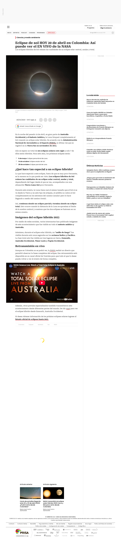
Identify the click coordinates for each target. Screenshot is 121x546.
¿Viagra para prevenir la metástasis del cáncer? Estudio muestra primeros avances (101, 179)
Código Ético (82, 526)
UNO (51, 532)
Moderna (47, 535)
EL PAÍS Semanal (78, 532)
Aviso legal (88, 524)
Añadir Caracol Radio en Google (30, 126)
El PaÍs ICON (64, 535)
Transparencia (71, 526)
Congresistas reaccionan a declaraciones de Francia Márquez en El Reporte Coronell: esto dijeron (100, 127)
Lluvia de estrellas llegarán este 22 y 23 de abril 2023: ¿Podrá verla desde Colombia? (30, 504)
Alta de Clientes (60, 524)
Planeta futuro (86, 532)
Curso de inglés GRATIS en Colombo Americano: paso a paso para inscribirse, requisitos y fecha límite (100, 114)
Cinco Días (64, 532)
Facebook (41, 120)
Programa (90, 28)
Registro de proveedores (75, 524)
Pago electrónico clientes (46, 524)
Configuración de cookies (56, 526)
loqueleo (80, 535)
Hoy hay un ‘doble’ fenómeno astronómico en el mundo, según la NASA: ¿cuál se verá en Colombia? (99, 196)
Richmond (37, 535)
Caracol (94, 529)
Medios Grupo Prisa (22, 536)
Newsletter (109, 33)
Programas (41, 32)
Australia (40, 324)
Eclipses (31, 324)
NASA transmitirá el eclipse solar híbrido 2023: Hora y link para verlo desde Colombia (53, 504)
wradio (57, 532)
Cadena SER (75, 529)
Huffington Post (41, 532)
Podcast (24, 32)
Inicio (9, 32)
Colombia (21, 324)
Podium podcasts (56, 535)
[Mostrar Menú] (8, 27)
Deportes (16, 32)
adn (88, 529)
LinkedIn (50, 120)
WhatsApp (54, 120)
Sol (48, 324)
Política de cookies (40, 526)
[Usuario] (113, 33)
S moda (72, 535)
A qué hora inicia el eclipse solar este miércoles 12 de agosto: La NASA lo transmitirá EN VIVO (100, 205)
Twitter (45, 120)
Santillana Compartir (66, 529)
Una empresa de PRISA (22, 531)
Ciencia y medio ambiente (28, 37)
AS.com (81, 529)
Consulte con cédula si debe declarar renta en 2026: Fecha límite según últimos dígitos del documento (100, 151)
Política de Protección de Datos (103, 524)
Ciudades (32, 32)
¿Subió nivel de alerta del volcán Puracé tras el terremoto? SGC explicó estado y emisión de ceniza (100, 215)
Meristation (90, 535)
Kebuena (94, 532)
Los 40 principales (46, 529)
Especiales (51, 32)
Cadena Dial (71, 532)
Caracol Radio (60, 27)
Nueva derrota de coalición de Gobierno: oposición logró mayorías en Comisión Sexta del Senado (100, 101)
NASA (53, 250)
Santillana (55, 529)
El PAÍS (38, 529)
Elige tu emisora (106, 28)
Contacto (11, 524)
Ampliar (74, 59)
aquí (68, 309)
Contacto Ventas (22, 524)
